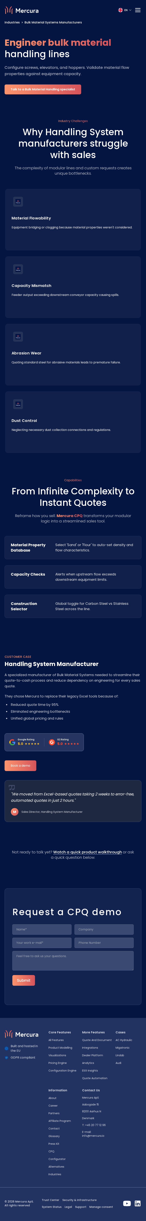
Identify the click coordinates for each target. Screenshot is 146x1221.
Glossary (54, 1136)
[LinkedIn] (137, 1203)
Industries (12, 22)
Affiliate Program (59, 1121)
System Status (52, 1207)
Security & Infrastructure (79, 1200)
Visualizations (57, 1055)
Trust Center (50, 1200)
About (52, 1098)
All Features (56, 1040)
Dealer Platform (92, 1055)
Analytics (88, 1063)
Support (80, 1207)
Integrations (90, 1048)
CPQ (51, 1151)
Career (53, 1106)
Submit (23, 980)
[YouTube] (127, 1203)
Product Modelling (60, 1048)
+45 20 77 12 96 (95, 1125)
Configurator (57, 1159)
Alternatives (56, 1167)
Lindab (120, 1055)
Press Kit (53, 1144)
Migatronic (123, 1048)
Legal (68, 1207)
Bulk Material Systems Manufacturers (53, 22)
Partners (54, 1113)
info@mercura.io (93, 1136)
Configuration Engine (62, 1070)
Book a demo (20, 765)
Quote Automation (94, 1078)
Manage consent (101, 1207)
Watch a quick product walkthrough (87, 852)
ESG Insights (90, 1070)
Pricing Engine (57, 1063)
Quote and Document (97, 1040)
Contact (54, 1128)
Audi (118, 1063)
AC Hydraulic (124, 1040)
